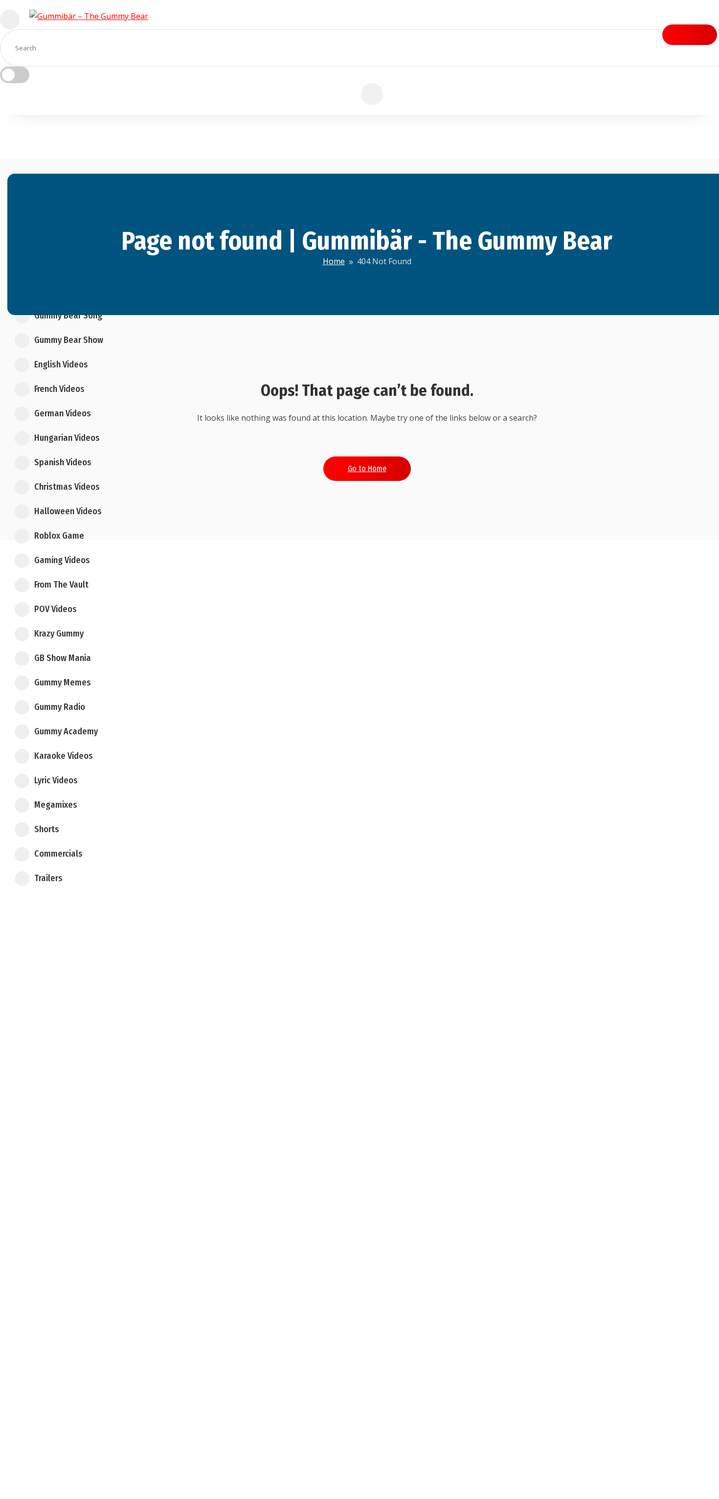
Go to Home (367, 468)
